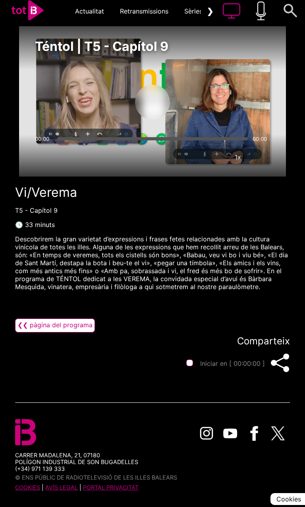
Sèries (193, 11)
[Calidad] (214, 157)
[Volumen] (43, 157)
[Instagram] (206, 433)
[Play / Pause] (152, 102)
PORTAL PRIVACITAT (111, 487)
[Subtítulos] (190, 157)
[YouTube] (230, 433)
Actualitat (89, 11)
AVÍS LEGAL (61, 487)
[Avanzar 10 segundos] (194, 102)
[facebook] (254, 433)
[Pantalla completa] (261, 157)
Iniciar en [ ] (232, 363)
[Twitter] (278, 433)
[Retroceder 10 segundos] (110, 102)
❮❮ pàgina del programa (55, 325)
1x (238, 157)
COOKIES (27, 487)
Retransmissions (144, 11)
